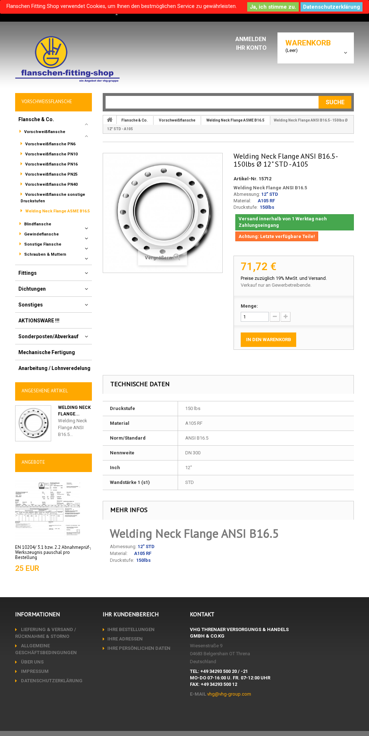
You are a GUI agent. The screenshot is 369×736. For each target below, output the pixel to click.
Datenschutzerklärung (331, 7)
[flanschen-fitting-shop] (67, 59)
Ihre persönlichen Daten (138, 648)
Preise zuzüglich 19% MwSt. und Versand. (284, 278)
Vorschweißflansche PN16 (50, 164)
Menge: (249, 306)
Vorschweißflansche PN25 (50, 174)
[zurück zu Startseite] (110, 119)
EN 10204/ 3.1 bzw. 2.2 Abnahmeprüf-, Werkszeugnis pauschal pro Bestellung (53, 552)
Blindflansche (37, 224)
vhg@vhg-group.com (229, 694)
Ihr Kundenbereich (131, 614)
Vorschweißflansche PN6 (49, 144)
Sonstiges (30, 305)
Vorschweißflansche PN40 (50, 184)
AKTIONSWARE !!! (38, 320)
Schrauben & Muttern (44, 254)
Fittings (27, 273)
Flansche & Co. (36, 119)
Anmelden (251, 39)
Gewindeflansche (41, 234)
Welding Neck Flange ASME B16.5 (57, 211)
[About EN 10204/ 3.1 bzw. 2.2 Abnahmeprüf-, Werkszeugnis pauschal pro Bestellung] (47, 508)
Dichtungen (32, 289)
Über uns (32, 662)
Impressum (34, 671)
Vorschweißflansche (44, 131)
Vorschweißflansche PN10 (50, 154)
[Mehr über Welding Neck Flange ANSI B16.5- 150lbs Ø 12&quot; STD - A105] (33, 423)
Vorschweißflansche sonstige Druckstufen (53, 197)
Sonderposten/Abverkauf (48, 336)
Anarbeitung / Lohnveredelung (54, 368)
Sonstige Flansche (42, 244)
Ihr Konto (251, 47)
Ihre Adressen (125, 639)
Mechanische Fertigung (46, 352)
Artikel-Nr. (246, 178)
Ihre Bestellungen (131, 629)
